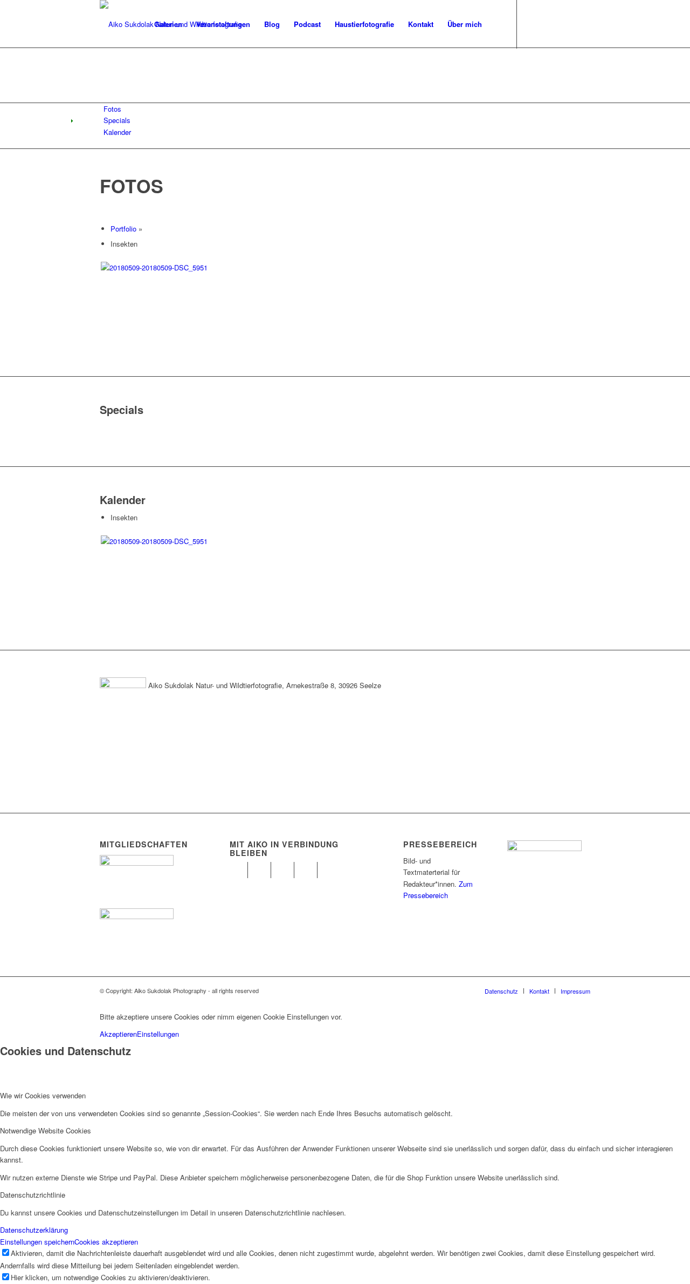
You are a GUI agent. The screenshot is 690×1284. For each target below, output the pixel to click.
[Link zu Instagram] (550, 24)
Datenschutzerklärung (34, 1230)
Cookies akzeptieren (106, 1242)
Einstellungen (158, 1034)
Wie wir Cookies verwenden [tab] (43, 1095)
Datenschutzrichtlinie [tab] (32, 1195)
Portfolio (123, 228)
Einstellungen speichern (37, 1242)
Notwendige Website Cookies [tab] (45, 1130)
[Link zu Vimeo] (582, 24)
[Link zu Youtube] (566, 24)
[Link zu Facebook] (534, 24)
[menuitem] (168, 24)
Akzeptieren (118, 1034)
